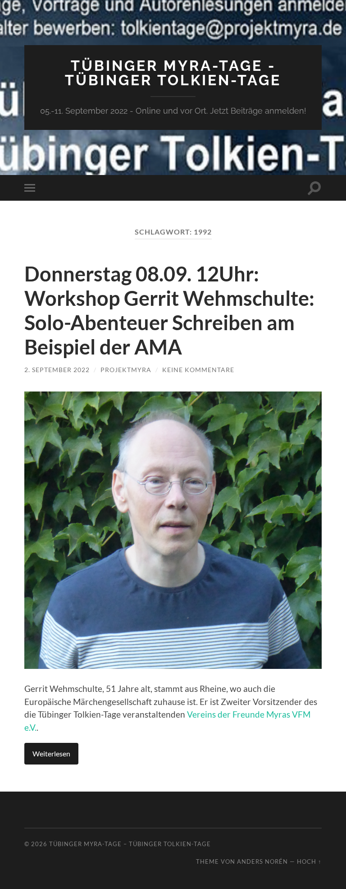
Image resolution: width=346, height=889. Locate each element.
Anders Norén (262, 861)
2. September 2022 (57, 369)
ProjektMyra (125, 369)
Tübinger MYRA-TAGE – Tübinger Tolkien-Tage (130, 844)
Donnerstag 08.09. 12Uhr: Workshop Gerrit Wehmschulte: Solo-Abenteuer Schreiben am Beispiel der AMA (169, 310)
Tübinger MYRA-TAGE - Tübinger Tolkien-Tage (173, 72)
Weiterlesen (51, 753)
